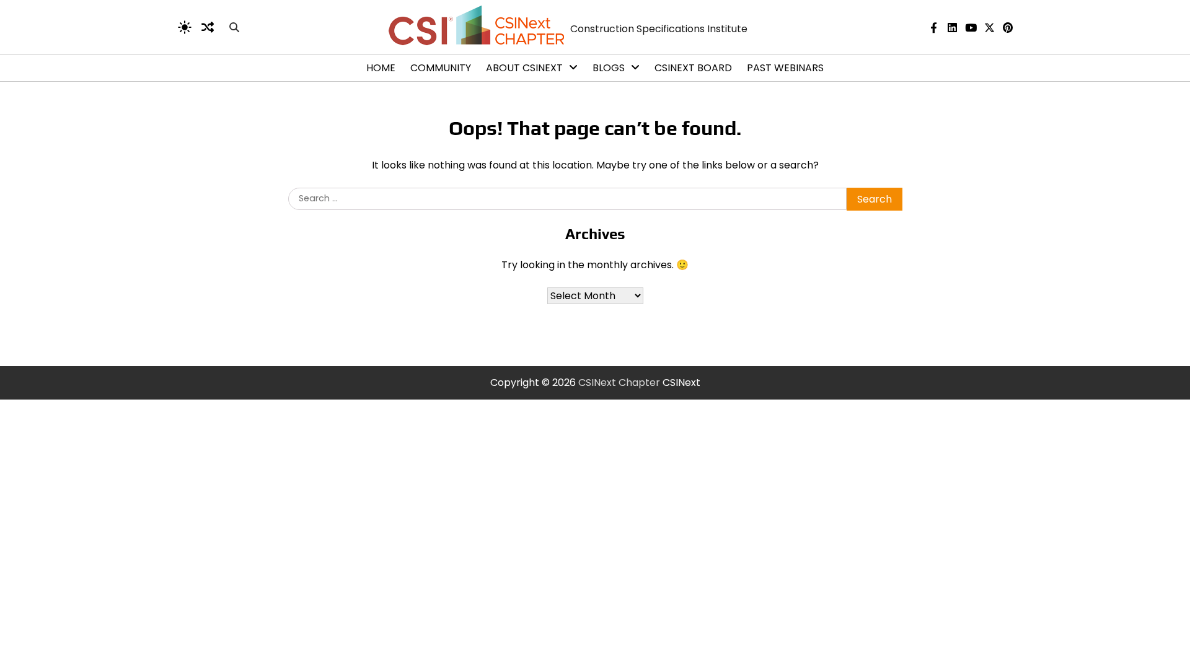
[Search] (234, 27)
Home (380, 68)
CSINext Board (693, 68)
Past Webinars (785, 68)
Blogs (609, 68)
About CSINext (524, 68)
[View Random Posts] (207, 27)
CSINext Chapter (619, 382)
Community (440, 68)
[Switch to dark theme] (184, 27)
